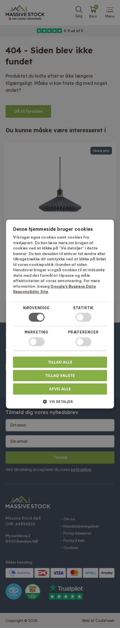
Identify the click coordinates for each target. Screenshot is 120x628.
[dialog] (60, 314)
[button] (60, 403)
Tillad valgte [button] (60, 375)
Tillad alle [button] (60, 362)
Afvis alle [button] (60, 388)
